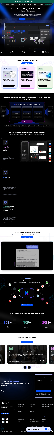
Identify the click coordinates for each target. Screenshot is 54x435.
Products (18, 4)
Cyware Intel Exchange (21, 406)
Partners (23, 4)
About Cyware (44, 417)
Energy (31, 409)
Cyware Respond (20, 411)
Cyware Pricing (44, 419)
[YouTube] (46, 431)
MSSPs (19, 421)
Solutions (12, 4)
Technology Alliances (21, 419)
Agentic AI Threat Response (46, 406)
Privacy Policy (40, 394)
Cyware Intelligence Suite (21, 404)
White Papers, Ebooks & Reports (34, 421)
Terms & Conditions (9, 431)
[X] (52, 431)
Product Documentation (33, 426)
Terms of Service (46, 394)
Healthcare (31, 406)
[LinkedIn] (49, 431)
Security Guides (32, 419)
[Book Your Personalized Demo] (46, 429)
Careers (43, 421)
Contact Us (43, 426)
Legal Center (44, 424)
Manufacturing (32, 411)
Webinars (31, 424)
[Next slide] (29, 367)
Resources (29, 4)
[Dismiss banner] (40, 1)
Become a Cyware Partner (21, 424)
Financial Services (32, 404)
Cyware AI (42, 4)
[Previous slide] (25, 367)
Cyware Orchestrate (21, 409)
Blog (30, 417)
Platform (7, 4)
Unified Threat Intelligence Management (47, 404)
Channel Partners (20, 417)
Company (35, 4)
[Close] (48, 429)
